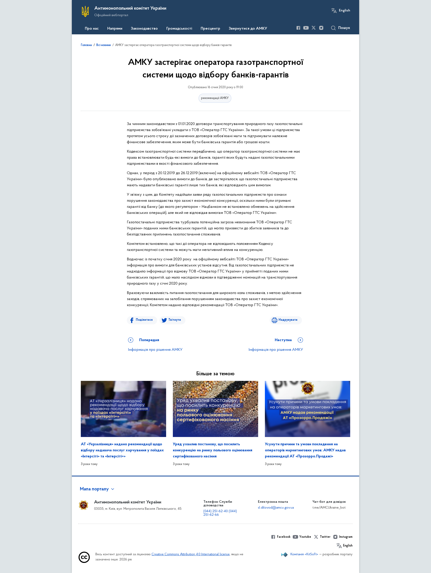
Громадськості (179, 29)
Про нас (92, 29)
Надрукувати (288, 320)
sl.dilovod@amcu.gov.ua (276, 507)
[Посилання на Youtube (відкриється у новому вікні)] (306, 28)
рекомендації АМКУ (215, 98)
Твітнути (174, 320)
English (344, 10)
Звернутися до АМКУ (248, 29)
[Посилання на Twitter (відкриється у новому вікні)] (313, 28)
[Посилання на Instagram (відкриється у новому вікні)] (321, 28)
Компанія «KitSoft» (304, 554)
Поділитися (144, 320)
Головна (86, 45)
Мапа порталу (94, 489)
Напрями (114, 29)
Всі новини (103, 45)
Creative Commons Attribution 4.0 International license (191, 554)
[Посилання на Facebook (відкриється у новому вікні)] (298, 28)
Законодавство (144, 29)
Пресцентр (210, 29)
